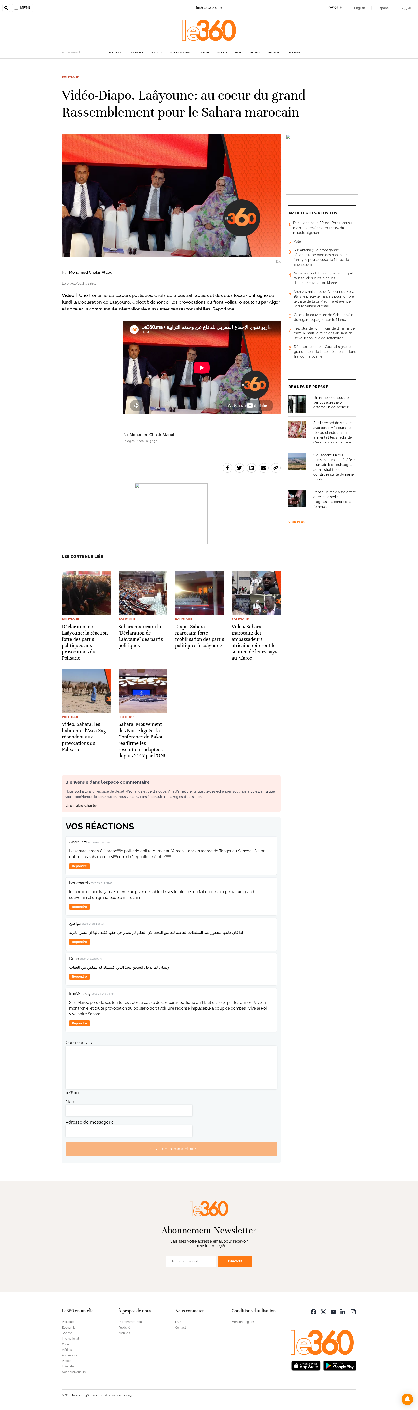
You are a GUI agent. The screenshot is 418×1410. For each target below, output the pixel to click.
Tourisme (295, 52)
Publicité (124, 1327)
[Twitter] (323, 1311)
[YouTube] (333, 1311)
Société (157, 52)
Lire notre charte (81, 805)
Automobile (69, 1355)
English (359, 8)
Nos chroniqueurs (74, 1372)
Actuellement (71, 52)
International (180, 52)
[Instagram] (353, 1311)
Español (383, 8)
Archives (124, 1333)
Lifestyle (274, 52)
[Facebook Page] (313, 1311)
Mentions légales (243, 1322)
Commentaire (80, 1042)
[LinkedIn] (343, 1311)
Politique (115, 52)
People (255, 52)
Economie (137, 52)
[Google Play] (339, 1365)
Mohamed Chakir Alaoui (91, 272)
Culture (204, 52)
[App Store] (306, 1365)
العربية (406, 8)
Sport (238, 52)
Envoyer (235, 1261)
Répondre (79, 866)
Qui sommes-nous (131, 1322)
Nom (71, 1101)
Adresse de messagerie (90, 1122)
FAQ (178, 1322)
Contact (180, 1327)
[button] (407, 1399)
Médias (222, 52)
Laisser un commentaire (171, 1148)
